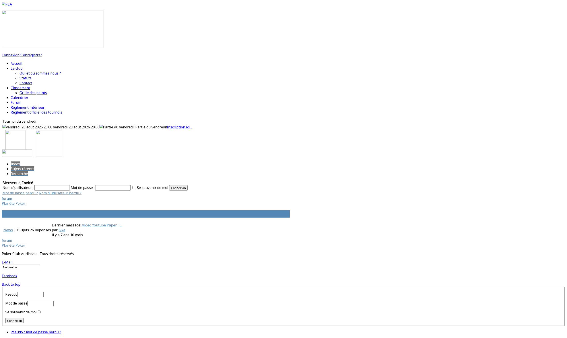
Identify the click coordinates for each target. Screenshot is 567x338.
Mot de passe (16, 303)
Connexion (10, 55)
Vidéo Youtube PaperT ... (102, 225)
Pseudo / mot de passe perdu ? (36, 332)
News (8, 230)
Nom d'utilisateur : (18, 187)
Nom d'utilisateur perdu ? (60, 193)
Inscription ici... (179, 127)
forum (7, 198)
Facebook (9, 275)
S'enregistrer (31, 55)
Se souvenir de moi (152, 187)
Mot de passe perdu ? (20, 193)
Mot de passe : (83, 187)
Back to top (11, 284)
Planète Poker (13, 203)
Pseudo (11, 294)
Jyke (61, 230)
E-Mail (7, 262)
